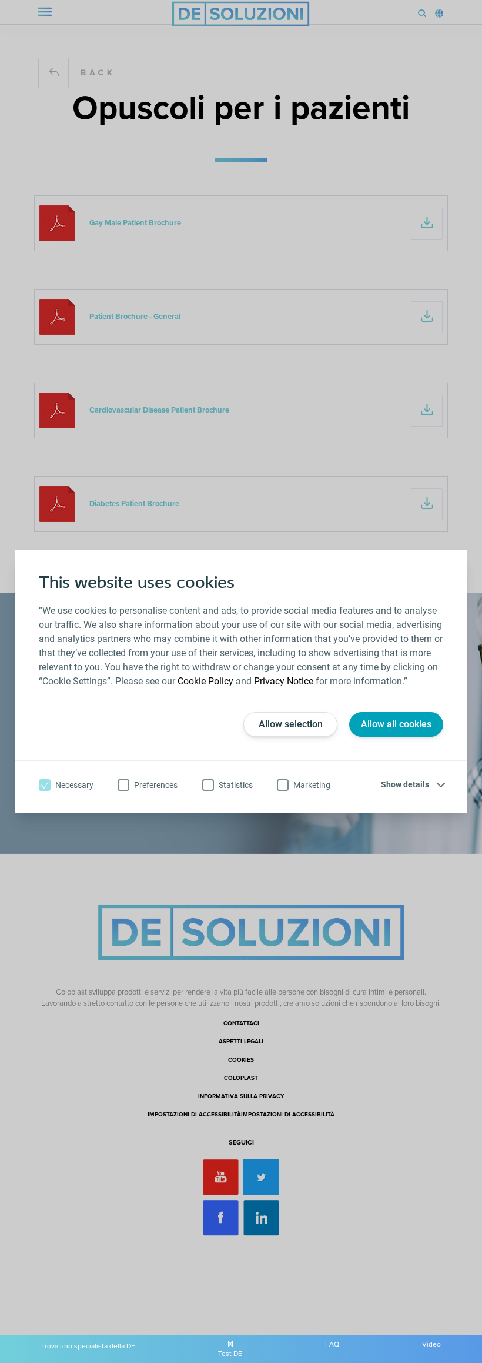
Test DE (230, 1353)
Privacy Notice (283, 681)
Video (431, 1344)
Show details (405, 784)
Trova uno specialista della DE (88, 1346)
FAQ (332, 1344)
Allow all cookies (396, 724)
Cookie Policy (205, 681)
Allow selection (291, 724)
